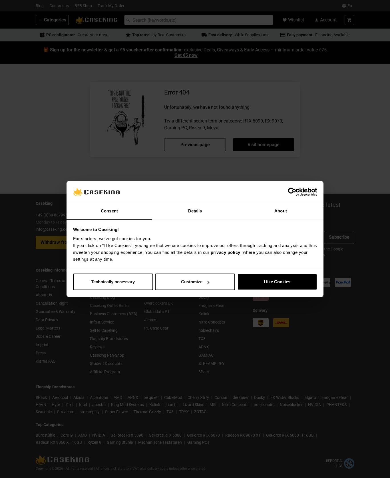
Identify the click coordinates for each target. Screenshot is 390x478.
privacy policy (225, 252)
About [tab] (280, 210)
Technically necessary (113, 281)
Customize (191, 281)
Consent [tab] (109, 210)
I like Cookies (277, 281)
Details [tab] (195, 210)
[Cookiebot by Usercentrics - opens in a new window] (292, 192)
